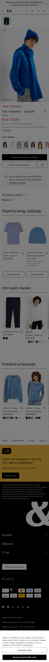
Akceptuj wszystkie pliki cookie (24, 657)
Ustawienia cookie (24, 650)
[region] (24, 646)
